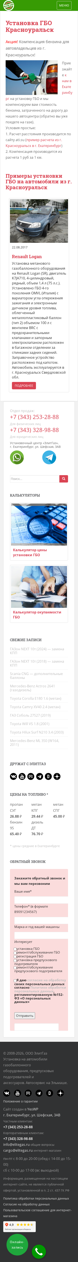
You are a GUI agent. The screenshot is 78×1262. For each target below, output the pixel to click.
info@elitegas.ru (16, 1144)
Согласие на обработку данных (26, 1204)
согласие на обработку (46, 980)
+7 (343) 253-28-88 (34, 417)
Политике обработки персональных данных (40, 989)
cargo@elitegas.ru (18, 1150)
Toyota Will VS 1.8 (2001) (29, 723)
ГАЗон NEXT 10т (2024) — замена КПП (37, 651)
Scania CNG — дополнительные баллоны (36, 675)
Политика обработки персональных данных (36, 1198)
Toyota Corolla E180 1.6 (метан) (35, 698)
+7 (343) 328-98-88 (34, 430)
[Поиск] (63, 479)
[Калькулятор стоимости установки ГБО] (39, 525)
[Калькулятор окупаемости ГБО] (39, 587)
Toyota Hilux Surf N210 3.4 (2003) (37, 732)
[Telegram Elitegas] (49, 457)
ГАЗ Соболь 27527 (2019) (30, 715)
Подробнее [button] (24, 385)
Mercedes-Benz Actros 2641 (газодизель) (32, 688)
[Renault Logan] (39, 221)
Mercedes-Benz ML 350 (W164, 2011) (34, 742)
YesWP (32, 1109)
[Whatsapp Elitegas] (17, 457)
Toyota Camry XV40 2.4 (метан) (35, 706)
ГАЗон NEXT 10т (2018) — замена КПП (37, 663)
